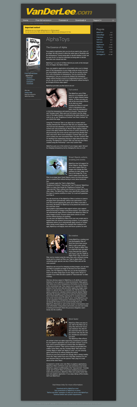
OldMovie (99, 47)
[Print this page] (113, 20)
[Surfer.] (56, 174)
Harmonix (99, 42)
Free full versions (38, 23)
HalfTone (99, 40)
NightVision (100, 45)
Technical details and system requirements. (67, 394)
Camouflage (100, 35)
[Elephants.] (56, 336)
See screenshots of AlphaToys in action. (68, 390)
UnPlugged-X (100, 54)
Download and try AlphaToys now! (68, 388)
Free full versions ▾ (43, 20)
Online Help (28, 92)
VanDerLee (58, 11)
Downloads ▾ (80, 20)
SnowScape (100, 52)
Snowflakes (100, 49)
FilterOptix (99, 37)
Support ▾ (97, 20)
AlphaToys (46, 23)
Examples (30, 82)
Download (30, 84)
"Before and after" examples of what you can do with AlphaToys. (67, 392)
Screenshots (31, 80)
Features (29, 78)
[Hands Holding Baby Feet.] (56, 106)
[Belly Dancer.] (56, 252)
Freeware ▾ (63, 20)
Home (25, 20)
